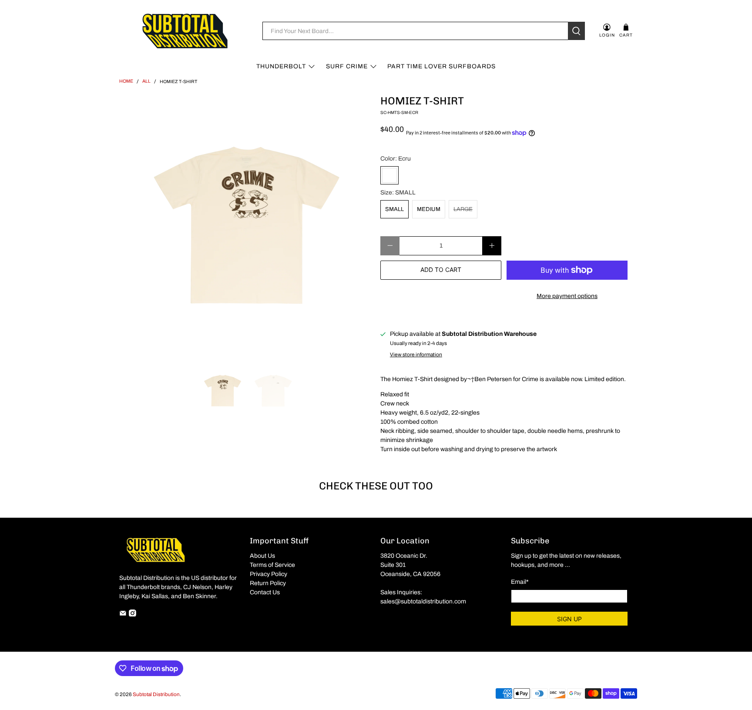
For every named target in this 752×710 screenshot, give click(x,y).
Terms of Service (272, 565)
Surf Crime (347, 66)
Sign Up (569, 619)
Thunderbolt (281, 66)
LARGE (463, 209)
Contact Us (265, 592)
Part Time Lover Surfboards (441, 66)
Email (520, 582)
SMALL (394, 209)
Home (126, 81)
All (146, 81)
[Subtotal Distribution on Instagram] (132, 614)
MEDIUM (428, 209)
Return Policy (268, 583)
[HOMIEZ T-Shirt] (245, 225)
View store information (416, 354)
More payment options (567, 296)
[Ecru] (389, 175)
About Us (262, 556)
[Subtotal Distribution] (185, 31)
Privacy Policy (268, 574)
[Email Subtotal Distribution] (123, 614)
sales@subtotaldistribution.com (423, 601)
